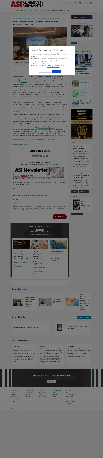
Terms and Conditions (42, 62)
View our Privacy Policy (53, 67)
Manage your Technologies (44, 71)
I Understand (56, 71)
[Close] (72, 47)
